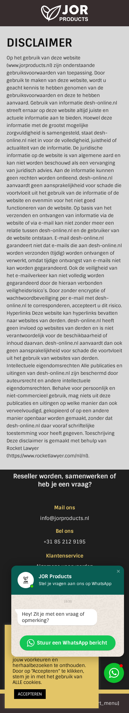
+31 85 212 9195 (64, 541)
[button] (114, 673)
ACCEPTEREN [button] (30, 694)
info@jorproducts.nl (64, 518)
